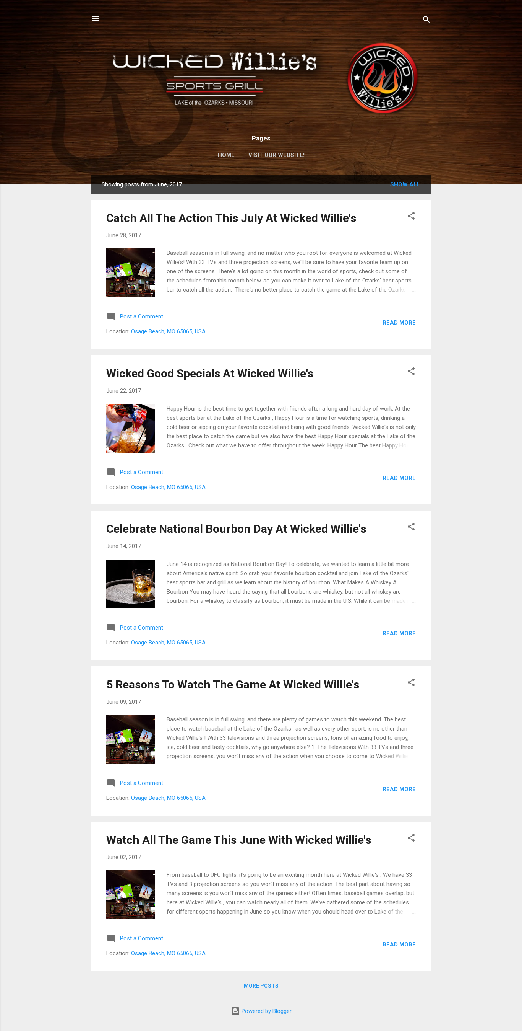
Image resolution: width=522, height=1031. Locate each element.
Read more (399, 322)
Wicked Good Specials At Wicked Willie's (209, 373)
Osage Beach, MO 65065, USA (168, 331)
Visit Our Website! (276, 155)
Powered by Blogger (266, 1011)
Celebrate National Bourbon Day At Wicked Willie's (236, 528)
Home (226, 155)
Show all (405, 184)
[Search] (426, 21)
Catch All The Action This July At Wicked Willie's (231, 218)
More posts (261, 986)
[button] (411, 217)
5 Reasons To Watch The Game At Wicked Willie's (232, 684)
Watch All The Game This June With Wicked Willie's (238, 840)
